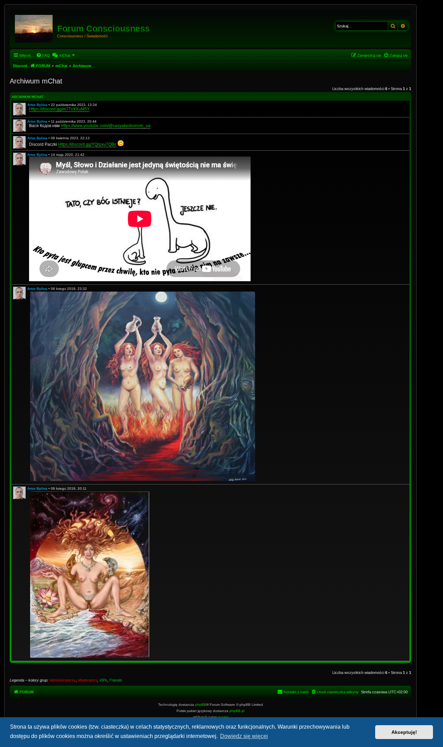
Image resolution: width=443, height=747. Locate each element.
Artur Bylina (37, 105)
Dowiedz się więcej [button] (244, 736)
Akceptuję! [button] (404, 732)
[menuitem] (43, 55)
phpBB (200, 704)
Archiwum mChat (27, 97)
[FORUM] (34, 27)
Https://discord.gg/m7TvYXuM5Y (59, 109)
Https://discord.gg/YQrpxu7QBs (87, 144)
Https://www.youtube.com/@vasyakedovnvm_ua (106, 125)
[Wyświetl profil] (19, 109)
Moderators (87, 680)
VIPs (103, 680)
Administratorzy (62, 680)
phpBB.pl (236, 711)
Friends (115, 680)
